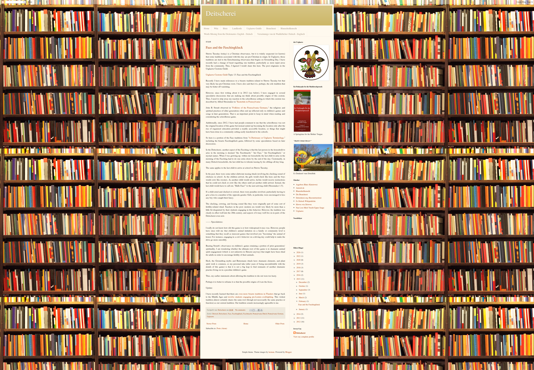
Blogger (288, 352)
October (302, 286)
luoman (271, 352)
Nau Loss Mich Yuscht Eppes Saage (310, 207)
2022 (298, 256)
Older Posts (279, 323)
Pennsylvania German (275, 314)
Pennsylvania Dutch (260, 314)
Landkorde (237, 28)
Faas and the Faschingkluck (224, 47)
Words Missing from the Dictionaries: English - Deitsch (228, 33)
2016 (298, 275)
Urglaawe (210, 316)
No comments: (240, 310)
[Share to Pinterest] (261, 310)
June (301, 293)
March (301, 297)
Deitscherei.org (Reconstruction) (309, 197)
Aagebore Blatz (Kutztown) (307, 184)
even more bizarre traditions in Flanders (256, 293)
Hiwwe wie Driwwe (304, 204)
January (302, 309)
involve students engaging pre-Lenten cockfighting (250, 296)
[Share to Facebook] (258, 310)
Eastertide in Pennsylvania (248, 101)
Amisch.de (300, 188)
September (303, 289)
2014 (298, 314)
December (303, 282)
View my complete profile (303, 336)
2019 (298, 263)
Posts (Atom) (222, 328)
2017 (298, 271)
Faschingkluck (237, 314)
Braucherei (271, 28)
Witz (216, 28)
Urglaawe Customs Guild (217, 74)
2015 (298, 279)
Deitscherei (221, 13)
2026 (298, 252)
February (302, 301)
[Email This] (250, 310)
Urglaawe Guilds (254, 28)
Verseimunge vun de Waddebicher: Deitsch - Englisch (281, 33)
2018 (298, 267)
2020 (298, 259)
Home (206, 28)
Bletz (225, 28)
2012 (298, 321)
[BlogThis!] (253, 310)
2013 (298, 318)
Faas (229, 314)
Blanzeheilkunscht (289, 28)
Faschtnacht (247, 314)
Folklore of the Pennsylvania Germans (250, 107)
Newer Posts (211, 323)
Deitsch (215, 314)
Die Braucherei (302, 194)
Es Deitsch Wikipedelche (306, 201)
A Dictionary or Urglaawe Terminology (266, 137)
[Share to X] (256, 310)
